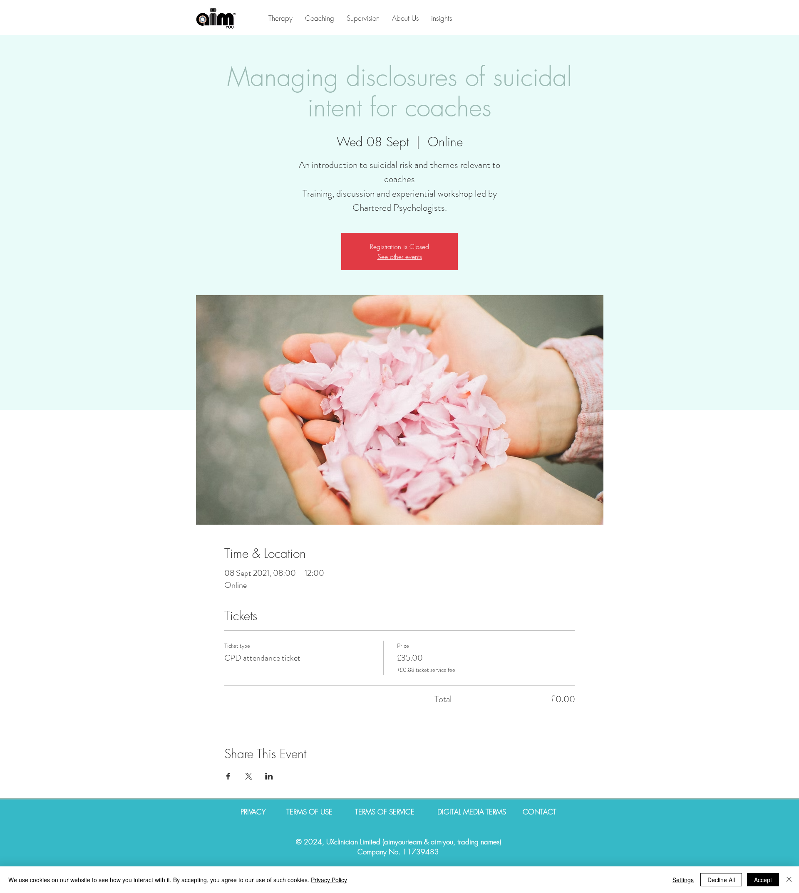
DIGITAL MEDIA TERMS (471, 812)
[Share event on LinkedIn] (269, 776)
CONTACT (539, 812)
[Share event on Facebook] (228, 776)
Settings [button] (683, 880)
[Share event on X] (249, 776)
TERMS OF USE (310, 812)
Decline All (721, 880)
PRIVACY (263, 812)
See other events (399, 256)
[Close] (789, 879)
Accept (763, 880)
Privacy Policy (329, 880)
